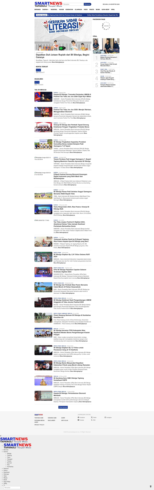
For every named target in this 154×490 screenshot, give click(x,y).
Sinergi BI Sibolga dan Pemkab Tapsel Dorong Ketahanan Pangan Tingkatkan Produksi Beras (72, 126)
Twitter (94, 417)
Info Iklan (64, 420)
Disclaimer (51, 420)
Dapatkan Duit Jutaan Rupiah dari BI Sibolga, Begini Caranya (62, 56)
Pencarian (87, 4)
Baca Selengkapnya (58, 62)
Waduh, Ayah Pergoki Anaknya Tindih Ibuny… (107, 78)
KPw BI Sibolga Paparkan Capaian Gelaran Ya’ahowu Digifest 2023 (70, 270)
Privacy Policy (39, 425)
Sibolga (63, 298)
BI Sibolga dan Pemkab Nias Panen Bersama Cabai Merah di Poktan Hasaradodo (71, 286)
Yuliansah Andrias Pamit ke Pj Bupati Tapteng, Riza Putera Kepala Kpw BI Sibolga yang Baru (71, 240)
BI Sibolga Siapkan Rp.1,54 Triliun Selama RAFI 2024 (72, 255)
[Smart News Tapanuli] (48, 4)
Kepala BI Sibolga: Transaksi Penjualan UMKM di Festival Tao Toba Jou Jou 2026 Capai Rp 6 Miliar (72, 95)
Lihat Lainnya (63, 407)
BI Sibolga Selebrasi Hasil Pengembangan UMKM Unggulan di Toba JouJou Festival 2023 (72, 301)
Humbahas (64, 313)
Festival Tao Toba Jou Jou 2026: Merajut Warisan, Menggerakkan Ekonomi (72, 110)
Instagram (109, 417)
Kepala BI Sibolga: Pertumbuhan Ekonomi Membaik (70, 394)
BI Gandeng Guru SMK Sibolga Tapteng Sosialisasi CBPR (69, 379)
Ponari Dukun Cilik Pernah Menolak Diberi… (108, 64)
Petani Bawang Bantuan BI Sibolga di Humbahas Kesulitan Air (72, 316)
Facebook (82, 417)
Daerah (56, 92)
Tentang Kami (38, 418)
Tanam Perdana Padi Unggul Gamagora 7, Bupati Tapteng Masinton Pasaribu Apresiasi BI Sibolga (72, 160)
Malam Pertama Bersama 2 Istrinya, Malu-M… (108, 58)
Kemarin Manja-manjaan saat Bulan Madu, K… (107, 85)
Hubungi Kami (52, 418)
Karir (63, 418)
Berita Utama (57, 252)
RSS (94, 420)
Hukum (102, 76)
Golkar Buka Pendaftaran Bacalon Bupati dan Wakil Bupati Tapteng (91, 15)
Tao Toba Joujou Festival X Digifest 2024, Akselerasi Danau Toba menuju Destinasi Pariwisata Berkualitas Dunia (69, 224)
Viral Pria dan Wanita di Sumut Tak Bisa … (107, 71)
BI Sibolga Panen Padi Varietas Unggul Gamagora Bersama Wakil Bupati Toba (73, 192)
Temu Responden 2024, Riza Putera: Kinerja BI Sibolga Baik (71, 208)
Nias (62, 268)
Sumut (102, 69)
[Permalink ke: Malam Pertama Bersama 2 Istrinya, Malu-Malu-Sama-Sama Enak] (106, 46)
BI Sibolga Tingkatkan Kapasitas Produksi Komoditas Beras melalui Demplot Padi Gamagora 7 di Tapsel (70, 144)
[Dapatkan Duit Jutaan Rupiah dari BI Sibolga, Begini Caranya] (63, 34)
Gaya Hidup (103, 55)
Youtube (82, 420)
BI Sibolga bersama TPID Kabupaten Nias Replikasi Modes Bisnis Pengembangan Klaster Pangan (72, 332)
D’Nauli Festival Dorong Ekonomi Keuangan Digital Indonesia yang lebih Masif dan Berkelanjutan (70, 176)
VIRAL (105, 69)
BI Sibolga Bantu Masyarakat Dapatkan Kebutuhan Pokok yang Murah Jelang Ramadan (72, 364)
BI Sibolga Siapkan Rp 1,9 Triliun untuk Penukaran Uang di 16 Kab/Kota (68, 348)
